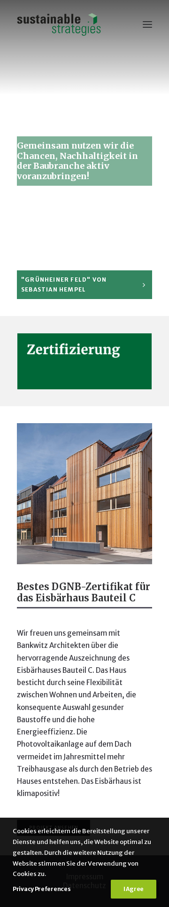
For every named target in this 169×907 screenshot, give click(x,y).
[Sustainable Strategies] (59, 24)
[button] (147, 24)
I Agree (133, 888)
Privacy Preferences (41, 888)
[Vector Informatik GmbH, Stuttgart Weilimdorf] (84, 493)
